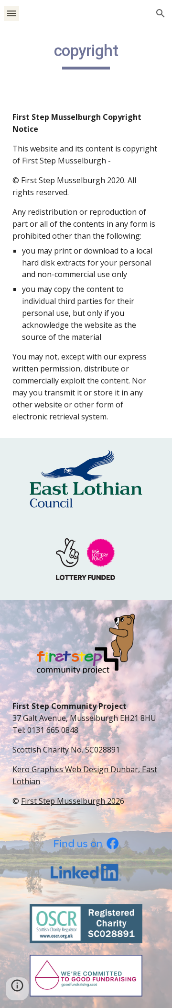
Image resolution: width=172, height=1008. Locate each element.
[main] (86, 55)
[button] (11, 13)
